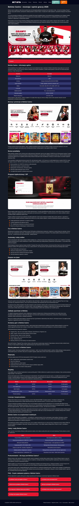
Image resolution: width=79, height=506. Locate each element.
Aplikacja (45, 2)
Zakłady (49, 2)
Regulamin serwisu (55, 502)
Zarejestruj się (55, 2)
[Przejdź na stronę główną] (16, 2)
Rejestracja (35, 2)
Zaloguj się (63, 2)
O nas (60, 502)
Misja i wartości (71, 502)
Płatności (40, 2)
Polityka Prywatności (47, 502)
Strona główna (24, 2)
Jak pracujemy (65, 502)
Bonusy (30, 2)
